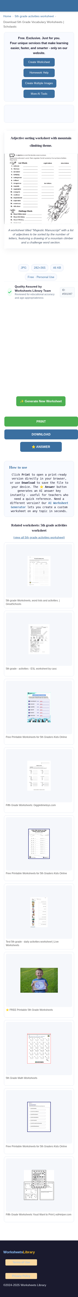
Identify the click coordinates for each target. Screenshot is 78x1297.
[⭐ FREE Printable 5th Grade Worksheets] (39, 980)
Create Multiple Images (39, 83)
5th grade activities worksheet (34, 16)
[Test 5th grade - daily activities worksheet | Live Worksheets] (39, 912)
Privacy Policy (21, 1276)
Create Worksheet (39, 62)
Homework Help (39, 72)
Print (41, 421)
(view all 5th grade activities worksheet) (39, 537)
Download (41, 434)
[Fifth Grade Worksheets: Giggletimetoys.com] (39, 776)
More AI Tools (39, 93)
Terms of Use (21, 1262)
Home (7, 16)
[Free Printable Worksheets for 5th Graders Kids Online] (39, 707)
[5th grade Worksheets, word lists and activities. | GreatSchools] (39, 571)
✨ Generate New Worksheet (41, 401)
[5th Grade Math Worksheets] (39, 1048)
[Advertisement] (39, 349)
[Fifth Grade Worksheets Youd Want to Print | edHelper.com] (39, 1185)
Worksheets (19, 1252)
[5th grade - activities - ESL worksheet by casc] (39, 639)
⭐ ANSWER (41, 446)
